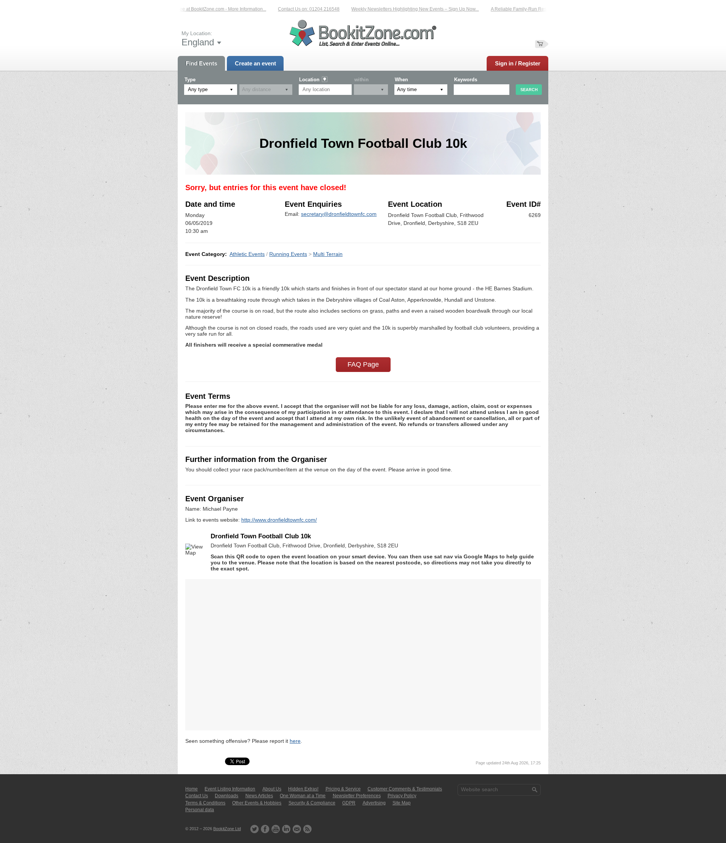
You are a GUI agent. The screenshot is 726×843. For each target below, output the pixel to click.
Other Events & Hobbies (256, 803)
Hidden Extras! (303, 789)
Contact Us (196, 795)
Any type (198, 89)
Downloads (226, 795)
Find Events (201, 63)
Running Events (288, 254)
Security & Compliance (312, 803)
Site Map (401, 803)
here (295, 741)
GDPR (348, 803)
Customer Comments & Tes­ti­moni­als (405, 789)
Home (191, 789)
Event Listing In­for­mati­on (230, 789)
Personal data (199, 809)
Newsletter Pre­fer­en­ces (357, 795)
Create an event (255, 63)
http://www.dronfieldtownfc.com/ (279, 520)
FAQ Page (363, 364)
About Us (271, 789)
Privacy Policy (402, 795)
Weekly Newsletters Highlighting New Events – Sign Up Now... (398, 9)
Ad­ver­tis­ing (374, 803)
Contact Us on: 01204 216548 (292, 9)
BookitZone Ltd (227, 828)
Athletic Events (247, 254)
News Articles (259, 795)
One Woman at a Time (303, 795)
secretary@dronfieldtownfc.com (339, 214)
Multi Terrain (328, 254)
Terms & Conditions (205, 803)
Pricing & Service (343, 789)
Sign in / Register (517, 63)
